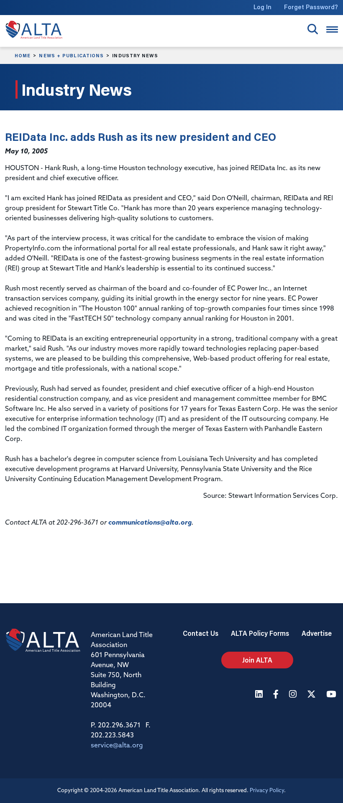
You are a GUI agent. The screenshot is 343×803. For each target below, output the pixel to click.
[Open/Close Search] (312, 29)
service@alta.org (117, 745)
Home (23, 56)
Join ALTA (257, 659)
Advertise (317, 633)
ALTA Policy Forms (260, 633)
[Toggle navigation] (332, 29)
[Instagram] (294, 695)
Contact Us (200, 633)
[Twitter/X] (312, 695)
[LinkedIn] (260, 695)
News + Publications (71, 56)
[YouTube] (332, 695)
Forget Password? (311, 7)
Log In (262, 7)
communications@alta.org (150, 523)
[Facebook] (277, 695)
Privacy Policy (267, 790)
